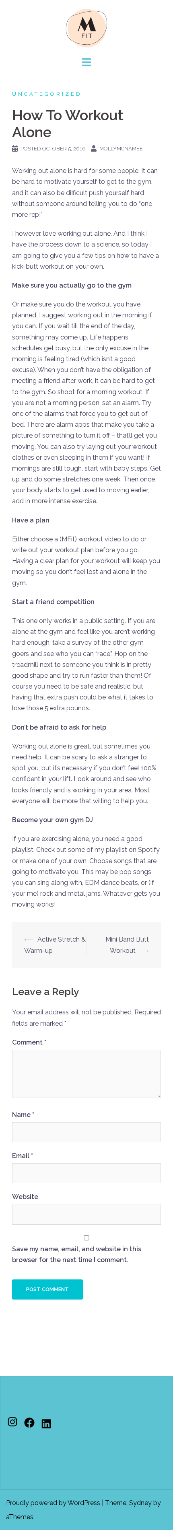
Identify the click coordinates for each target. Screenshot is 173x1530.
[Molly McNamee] (86, 27)
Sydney (140, 1503)
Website (25, 1197)
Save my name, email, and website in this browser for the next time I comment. (76, 1254)
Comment (29, 1042)
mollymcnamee (121, 149)
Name (23, 1115)
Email (22, 1156)
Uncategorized (47, 94)
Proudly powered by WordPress (53, 1503)
